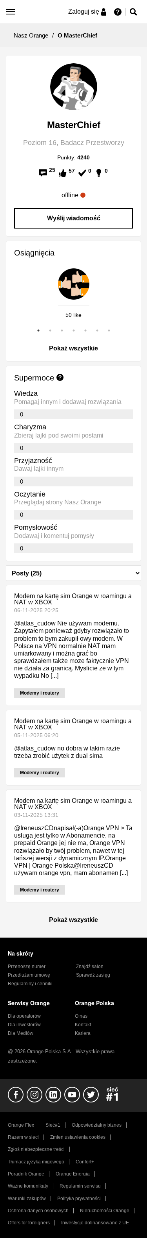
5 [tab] (85, 330)
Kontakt (83, 1024)
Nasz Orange (31, 35)
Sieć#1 (52, 1125)
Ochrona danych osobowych (38, 1210)
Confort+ (85, 1162)
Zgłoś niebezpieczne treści (36, 1149)
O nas (81, 1016)
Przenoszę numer (26, 966)
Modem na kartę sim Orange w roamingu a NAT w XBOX (73, 599)
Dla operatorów (24, 1016)
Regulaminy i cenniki (30, 983)
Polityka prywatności (79, 1198)
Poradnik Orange (26, 1174)
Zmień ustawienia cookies (77, 1137)
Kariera (83, 1033)
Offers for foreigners (29, 1222)
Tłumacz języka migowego (36, 1162)
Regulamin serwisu (80, 1186)
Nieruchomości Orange (104, 1210)
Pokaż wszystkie (73, 348)
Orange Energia (73, 1174)
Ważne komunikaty (28, 1186)
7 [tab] (109, 330)
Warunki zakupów (27, 1198)
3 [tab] (62, 330)
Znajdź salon (89, 966)
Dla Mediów (20, 1033)
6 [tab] (97, 330)
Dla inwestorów (24, 1024)
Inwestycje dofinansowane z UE (95, 1222)
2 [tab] (50, 330)
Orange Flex (21, 1125)
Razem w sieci (23, 1137)
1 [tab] (38, 330)
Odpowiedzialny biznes (97, 1125)
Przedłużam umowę (29, 975)
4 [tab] (74, 330)
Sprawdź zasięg (93, 975)
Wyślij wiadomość (73, 218)
